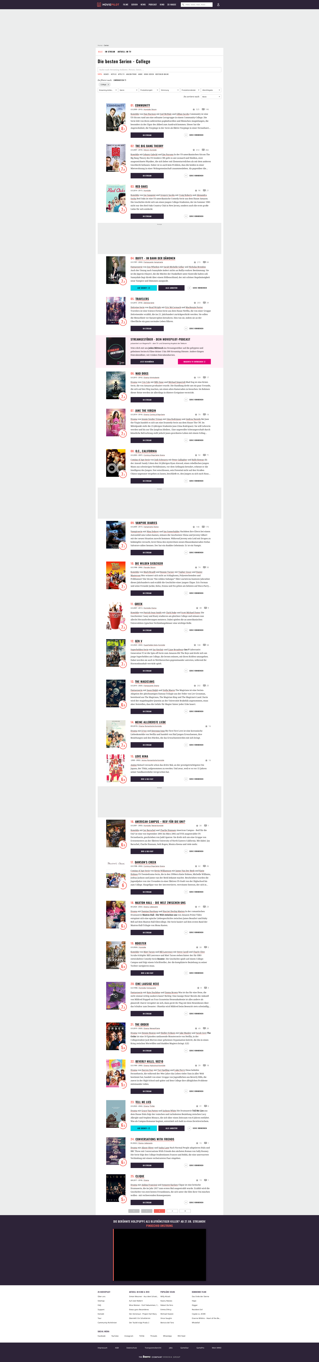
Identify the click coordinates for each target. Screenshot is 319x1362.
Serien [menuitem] (134, 4)
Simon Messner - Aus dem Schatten (144, 1296)
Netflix (114, 74)
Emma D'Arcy (165, 1309)
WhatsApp (167, 1336)
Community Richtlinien (107, 1322)
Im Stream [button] (147, 135)
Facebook (101, 1336)
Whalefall (196, 1322)
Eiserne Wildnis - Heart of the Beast (206, 1318)
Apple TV (121, 74)
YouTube (115, 1336)
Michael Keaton (166, 1314)
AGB (117, 1348)
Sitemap (101, 1301)
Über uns (101, 1296)
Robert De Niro (166, 1305)
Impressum (102, 1348)
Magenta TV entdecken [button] (193, 361)
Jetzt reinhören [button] (147, 361)
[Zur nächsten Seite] (172, 1211)
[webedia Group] (159, 1357)
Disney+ (106, 74)
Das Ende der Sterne (200, 1296)
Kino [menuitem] (162, 4)
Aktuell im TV (124, 51)
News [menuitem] (143, 4)
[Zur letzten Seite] (185, 1211)
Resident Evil (197, 1309)
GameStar (184, 1348)
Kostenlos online (162, 74)
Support (101, 1309)
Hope (194, 1301)
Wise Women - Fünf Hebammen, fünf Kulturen (144, 1305)
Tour (99, 1318)
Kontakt (101, 1314)
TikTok (141, 1336)
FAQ (99, 1305)
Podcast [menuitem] (153, 4)
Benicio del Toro (167, 1322)
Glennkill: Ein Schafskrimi (139, 1318)
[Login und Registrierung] (218, 4)
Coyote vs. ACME (199, 1314)
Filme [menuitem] (125, 4)
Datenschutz (131, 1348)
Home (100, 45)
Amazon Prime (131, 74)
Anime (140, 74)
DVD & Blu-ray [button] (147, 779)
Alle (100, 51)
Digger (195, 1305)
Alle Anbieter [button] (171, 288)
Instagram (128, 1336)
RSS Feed (181, 1336)
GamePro (200, 1348)
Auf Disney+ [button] (142, 288)
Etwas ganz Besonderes (139, 1309)
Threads (153, 1336)
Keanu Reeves (166, 1301)
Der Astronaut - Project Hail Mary (143, 1314)
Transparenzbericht (153, 1348)
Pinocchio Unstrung (159, 1225)
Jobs (171, 1348)
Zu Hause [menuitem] (171, 4)
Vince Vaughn (166, 1318)
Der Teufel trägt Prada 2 (139, 1322)
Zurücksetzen (119, 80)
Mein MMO (216, 1348)
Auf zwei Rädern (136, 1301)
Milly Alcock (165, 1296)
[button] (194, 135)
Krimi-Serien (149, 74)
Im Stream (110, 51)
